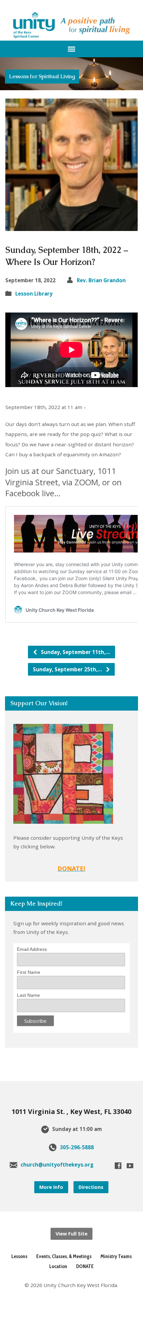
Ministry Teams (116, 1256)
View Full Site (71, 1233)
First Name (28, 972)
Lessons (19, 1256)
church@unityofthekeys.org (57, 1164)
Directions (90, 1187)
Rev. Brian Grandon (101, 280)
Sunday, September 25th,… (68, 669)
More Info (51, 1187)
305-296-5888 (77, 1147)
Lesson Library (34, 293)
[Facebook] (118, 1165)
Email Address (32, 949)
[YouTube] (130, 1165)
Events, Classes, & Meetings (63, 1256)
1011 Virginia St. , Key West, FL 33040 (71, 1111)
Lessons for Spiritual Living (42, 76)
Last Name (28, 995)
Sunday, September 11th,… (75, 652)
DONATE (85, 1266)
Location (58, 1266)
